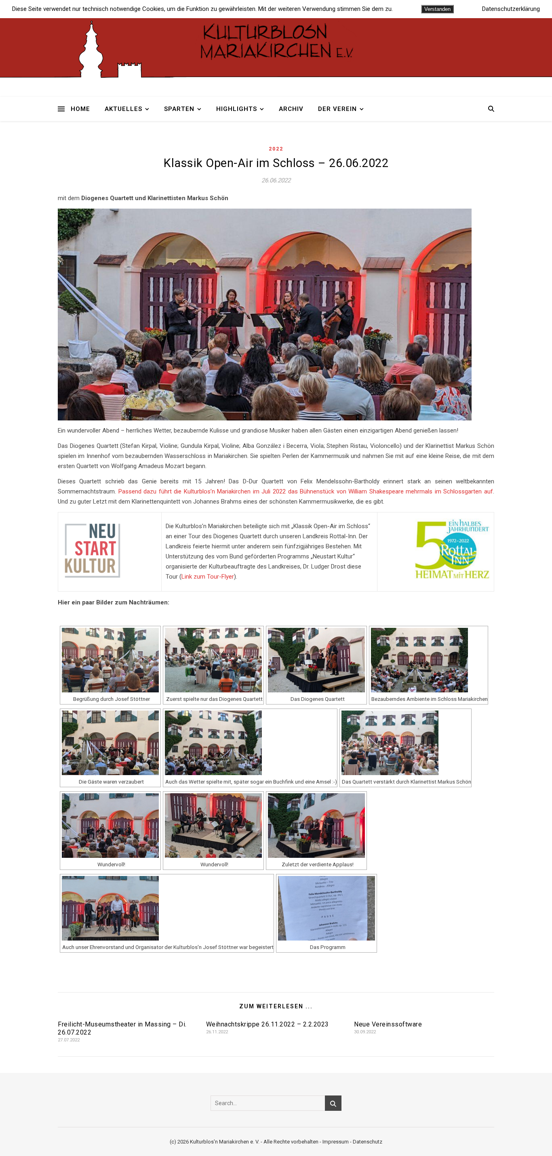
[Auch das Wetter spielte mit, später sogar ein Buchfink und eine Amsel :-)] (250, 743)
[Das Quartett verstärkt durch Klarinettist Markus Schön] (405, 743)
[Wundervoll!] (110, 825)
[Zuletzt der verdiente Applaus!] (316, 825)
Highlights (236, 109)
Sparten (179, 109)
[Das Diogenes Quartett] (316, 660)
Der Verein (337, 109)
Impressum (335, 1142)
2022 (276, 149)
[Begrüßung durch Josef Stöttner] (110, 660)
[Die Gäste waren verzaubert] (110, 743)
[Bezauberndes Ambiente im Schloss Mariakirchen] (428, 660)
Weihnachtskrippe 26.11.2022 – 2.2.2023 (267, 1024)
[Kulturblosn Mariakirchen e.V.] (276, 40)
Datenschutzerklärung (511, 9)
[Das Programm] (326, 908)
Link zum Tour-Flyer (207, 576)
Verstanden (437, 9)
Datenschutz (367, 1142)
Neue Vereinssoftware (388, 1024)
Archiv (291, 109)
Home (80, 109)
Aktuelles (123, 109)
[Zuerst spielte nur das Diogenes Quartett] (213, 660)
